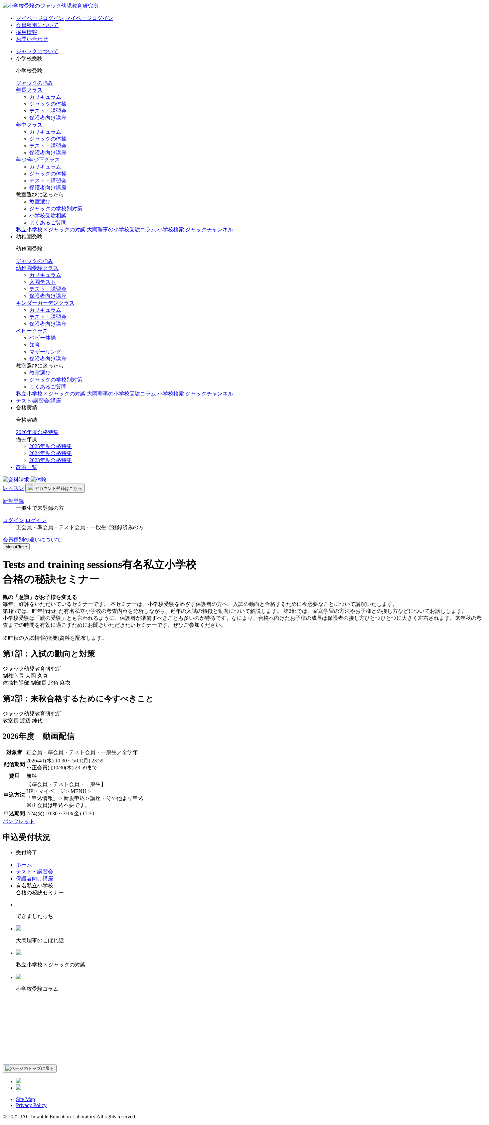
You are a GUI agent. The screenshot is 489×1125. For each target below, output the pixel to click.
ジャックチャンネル (209, 229)
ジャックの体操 (48, 104)
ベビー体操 (42, 338)
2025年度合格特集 (50, 446)
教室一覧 (26, 467)
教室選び (40, 201)
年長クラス (29, 90)
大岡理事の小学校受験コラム (121, 229)
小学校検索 (170, 229)
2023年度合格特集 (50, 460)
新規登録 (13, 501)
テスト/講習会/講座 (38, 400)
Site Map (25, 1099)
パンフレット (19, 821)
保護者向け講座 (48, 118)
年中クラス (29, 125)
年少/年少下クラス (38, 160)
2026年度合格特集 (37, 432)
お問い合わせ (32, 39)
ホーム (24, 864)
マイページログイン (40, 18)
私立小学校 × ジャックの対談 (50, 229)
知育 (34, 345)
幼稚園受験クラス (37, 268)
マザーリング (45, 352)
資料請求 (18, 480)
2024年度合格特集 (50, 453)
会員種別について (37, 25)
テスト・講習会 (48, 111)
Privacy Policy (31, 1105)
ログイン (13, 520)
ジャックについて (37, 51)
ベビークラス (32, 331)
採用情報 (26, 32)
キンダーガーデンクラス (45, 303)
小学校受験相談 (48, 215)
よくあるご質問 (48, 222)
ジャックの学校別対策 (55, 208)
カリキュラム (45, 97)
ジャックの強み (34, 83)
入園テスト (42, 282)
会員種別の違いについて (32, 539)
